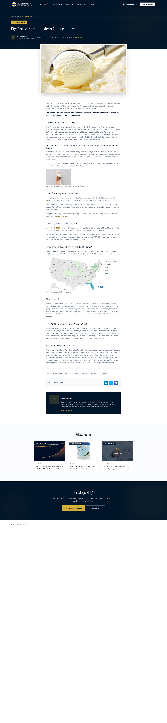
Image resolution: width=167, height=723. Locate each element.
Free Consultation (147, 4)
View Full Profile (66, 410)
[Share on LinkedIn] (106, 383)
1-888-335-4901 (95, 508)
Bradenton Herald (61, 216)
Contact (91, 4)
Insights (19, 16)
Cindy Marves (22, 36)
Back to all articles (19, 524)
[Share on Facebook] (116, 383)
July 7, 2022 (55, 228)
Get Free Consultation (73, 508)
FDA (47, 200)
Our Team (80, 4)
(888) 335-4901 (88, 363)
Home (12, 16)
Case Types (56, 4)
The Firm (68, 4)
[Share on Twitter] (111, 383)
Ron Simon (78, 37)
